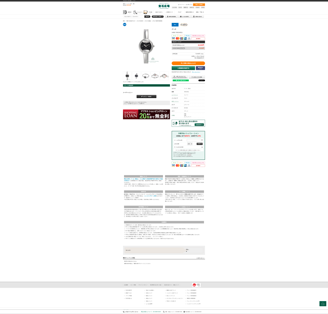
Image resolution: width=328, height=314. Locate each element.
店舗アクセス (129, 293)
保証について (149, 301)
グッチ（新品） (187, 88)
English (197, 7)
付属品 (173, 115)
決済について (149, 293)
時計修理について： (190, 311)
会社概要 (126, 284)
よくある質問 (149, 303)
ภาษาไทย (174, 7)
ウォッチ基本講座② (191, 293)
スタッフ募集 (133, 284)
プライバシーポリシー (143, 284)
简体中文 (192, 7)
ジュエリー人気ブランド (172, 293)
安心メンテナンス (171, 295)
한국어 (180, 7)
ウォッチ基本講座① (191, 290)
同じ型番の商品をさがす (188, 63)
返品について (149, 298)
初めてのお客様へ (150, 290)
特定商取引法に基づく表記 (155, 284)
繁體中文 (186, 7)
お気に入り (189, 4)
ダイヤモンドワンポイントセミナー (175, 298)
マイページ (181, 4)
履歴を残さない (201, 258)
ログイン (137, 103)
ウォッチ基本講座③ (191, 295)
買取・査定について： (170, 311)
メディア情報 (129, 295)
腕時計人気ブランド (171, 290)
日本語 (202, 7)
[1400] (127, 76)
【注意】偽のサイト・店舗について (171, 284)
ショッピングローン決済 (150, 196)
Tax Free (182, 48)
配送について (149, 295)
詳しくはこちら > (196, 72)
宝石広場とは (129, 298)
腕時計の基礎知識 (191, 298)
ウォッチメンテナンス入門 (193, 301)
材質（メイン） (175, 101)
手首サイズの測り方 (171, 301)
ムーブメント (175, 95)
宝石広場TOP (129, 290)
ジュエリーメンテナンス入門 (193, 303)
